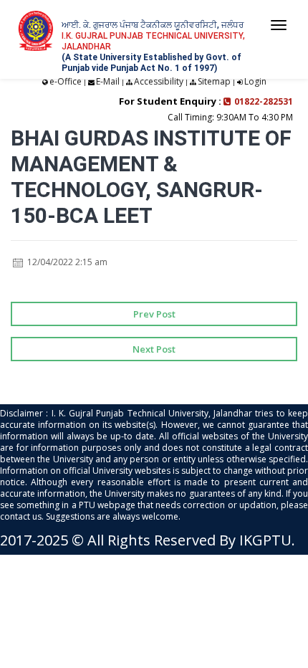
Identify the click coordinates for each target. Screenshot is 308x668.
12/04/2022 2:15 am (66, 262)
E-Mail (108, 81)
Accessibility (158, 81)
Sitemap (214, 81)
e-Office (65, 81)
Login (255, 81)
